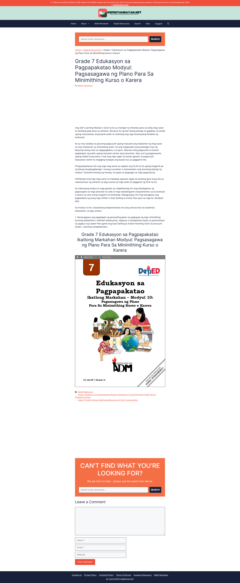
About (83, 23)
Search (137, 23)
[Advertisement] (120, 104)
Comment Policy (106, 575)
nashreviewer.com (120, 5)
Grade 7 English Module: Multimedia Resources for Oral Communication (108, 400)
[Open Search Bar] (168, 23)
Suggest (158, 23)
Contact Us (77, 575)
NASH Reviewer (101, 23)
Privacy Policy (90, 575)
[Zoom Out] (96, 257)
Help (148, 23)
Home (73, 23)
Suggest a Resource (143, 575)
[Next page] (81, 257)
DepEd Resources (122, 23)
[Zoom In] (100, 257)
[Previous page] (77, 257)
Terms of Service (123, 575)
